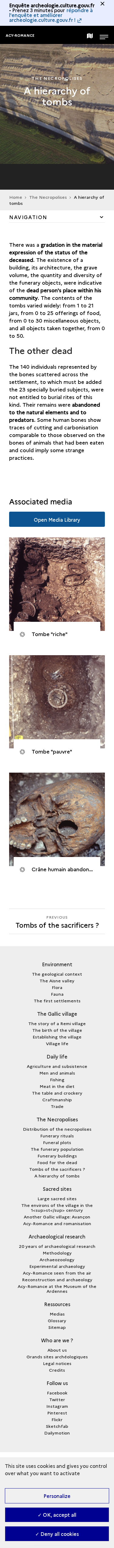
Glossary (57, 1320)
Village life (57, 1043)
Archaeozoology (57, 1259)
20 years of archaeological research (57, 1246)
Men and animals (57, 1073)
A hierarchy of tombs (57, 1176)
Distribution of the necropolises (57, 1129)
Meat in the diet (57, 1086)
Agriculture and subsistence (57, 1066)
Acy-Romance (20, 35)
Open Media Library (57, 519)
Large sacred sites (57, 1198)
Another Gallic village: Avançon (57, 1217)
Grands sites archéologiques (57, 1356)
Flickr (57, 1419)
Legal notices (57, 1363)
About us (57, 1350)
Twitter (57, 1399)
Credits (57, 1370)
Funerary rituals (57, 1136)
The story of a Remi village (57, 1023)
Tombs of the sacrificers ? (57, 1169)
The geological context (57, 974)
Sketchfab (57, 1426)
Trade (57, 1106)
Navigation (28, 217)
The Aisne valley (57, 980)
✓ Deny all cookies (57, 1533)
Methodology (57, 1253)
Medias (57, 1314)
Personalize (57, 1495)
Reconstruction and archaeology (57, 1279)
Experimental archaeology (57, 1266)
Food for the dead (57, 1162)
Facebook (57, 1393)
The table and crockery (57, 1093)
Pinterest (57, 1413)
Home (15, 197)
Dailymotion (57, 1433)
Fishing (57, 1079)
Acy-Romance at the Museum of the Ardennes (57, 1288)
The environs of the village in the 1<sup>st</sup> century (57, 1207)
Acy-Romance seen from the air (57, 1273)
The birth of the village (57, 1030)
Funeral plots (57, 1142)
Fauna (57, 994)
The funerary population (57, 1149)
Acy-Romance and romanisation (57, 1223)
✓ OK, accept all (57, 1514)
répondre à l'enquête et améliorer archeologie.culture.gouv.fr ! (51, 15)
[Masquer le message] (102, 3)
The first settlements (57, 1001)
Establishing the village (57, 1037)
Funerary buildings (57, 1156)
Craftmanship (57, 1099)
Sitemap (57, 1327)
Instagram (57, 1406)
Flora (57, 987)
